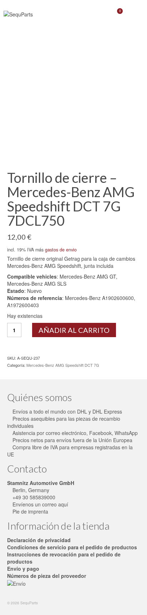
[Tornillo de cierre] (73, 99)
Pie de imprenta (29, 511)
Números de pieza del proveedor (46, 575)
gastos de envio (61, 249)
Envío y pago (23, 568)
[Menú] (134, 14)
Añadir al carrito (74, 330)
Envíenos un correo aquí (39, 504)
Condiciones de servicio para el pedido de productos (72, 547)
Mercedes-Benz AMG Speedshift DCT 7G (62, 365)
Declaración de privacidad (39, 540)
